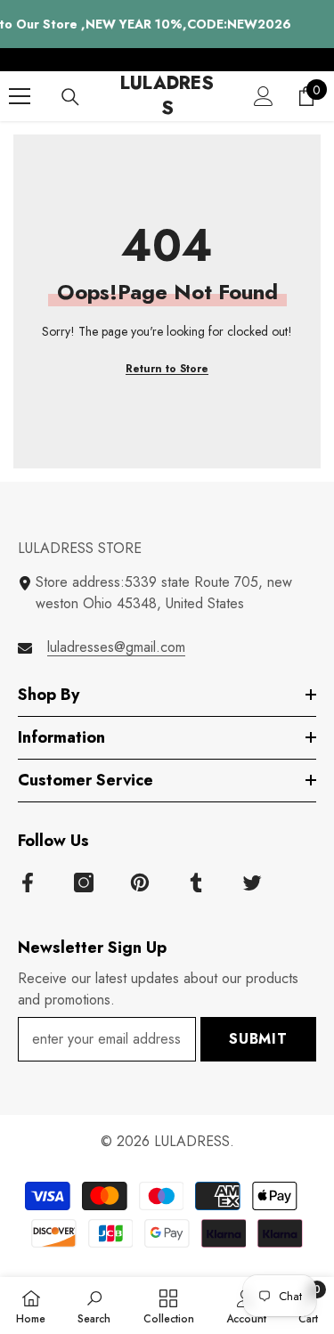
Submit (258, 1039)
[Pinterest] (139, 882)
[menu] (19, 96)
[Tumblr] (196, 882)
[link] (94, 1305)
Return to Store (167, 369)
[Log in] (263, 96)
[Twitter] (252, 882)
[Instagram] (83, 882)
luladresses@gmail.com (116, 647)
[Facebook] (27, 882)
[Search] (70, 97)
